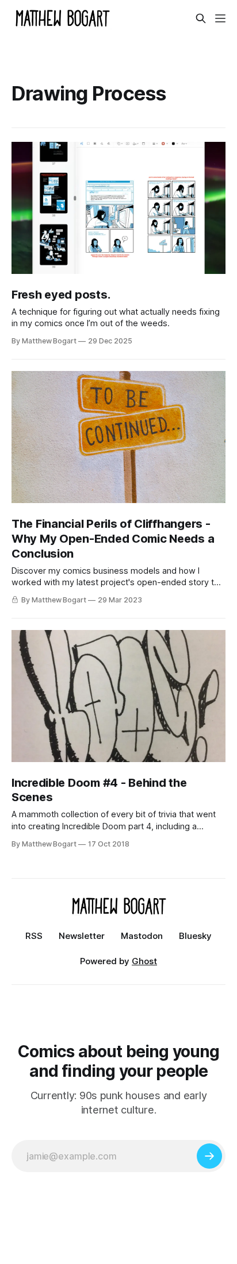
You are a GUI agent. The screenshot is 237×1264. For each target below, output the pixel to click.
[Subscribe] (209, 1156)
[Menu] (220, 18)
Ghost (144, 961)
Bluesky (195, 935)
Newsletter (82, 935)
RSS (34, 935)
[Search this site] (201, 18)
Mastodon (142, 935)
